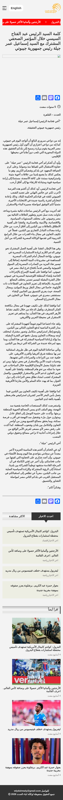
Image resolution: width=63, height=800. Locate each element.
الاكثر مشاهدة (17, 516)
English (16, 8)
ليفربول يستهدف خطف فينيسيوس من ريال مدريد (31, 570)
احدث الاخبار (46, 516)
